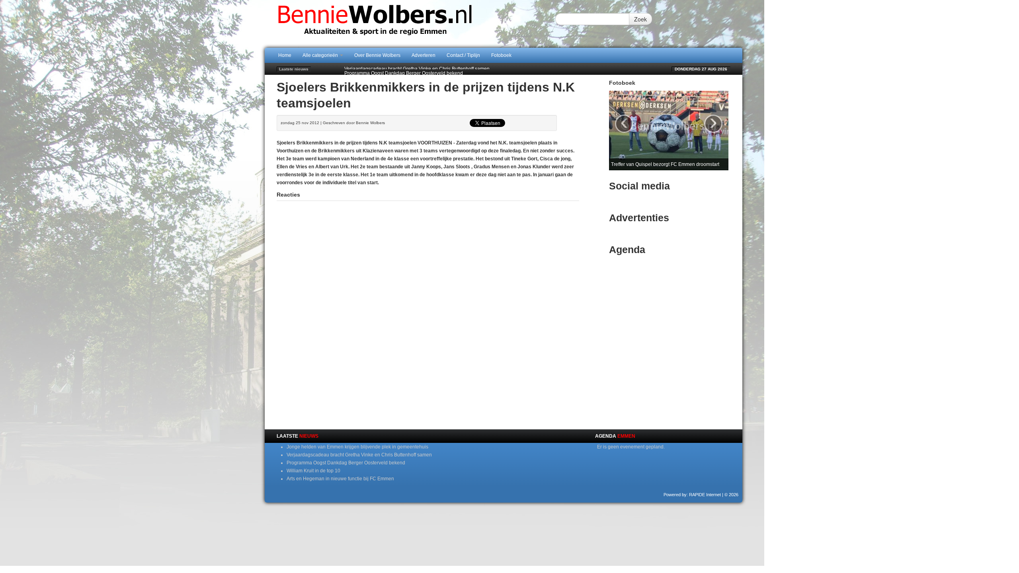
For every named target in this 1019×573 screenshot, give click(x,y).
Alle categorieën (321, 55)
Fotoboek (501, 55)
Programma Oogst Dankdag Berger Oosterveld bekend (403, 69)
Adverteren (423, 55)
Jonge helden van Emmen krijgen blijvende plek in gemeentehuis (357, 447)
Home (284, 55)
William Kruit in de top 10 (313, 471)
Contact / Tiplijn (463, 55)
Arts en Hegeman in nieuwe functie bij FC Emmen (340, 478)
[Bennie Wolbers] (400, 23)
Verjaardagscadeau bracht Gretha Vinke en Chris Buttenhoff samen (359, 455)
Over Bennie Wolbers (377, 55)
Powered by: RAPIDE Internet (692, 494)
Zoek (640, 19)
